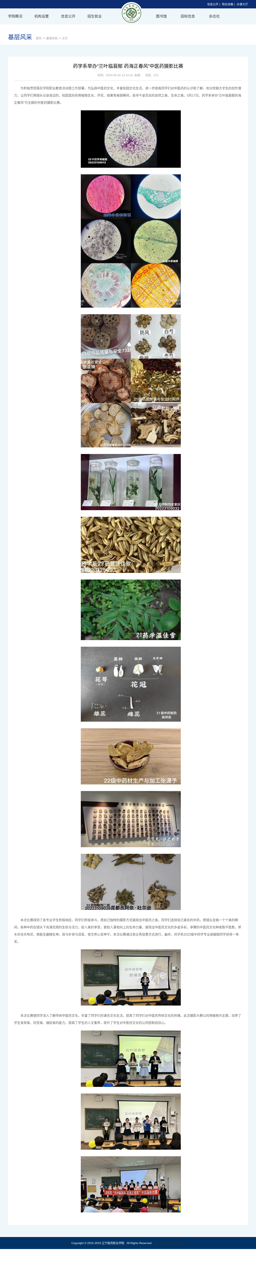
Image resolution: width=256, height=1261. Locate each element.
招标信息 (188, 16)
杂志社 (214, 16)
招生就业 (94, 16)
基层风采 (51, 38)
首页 (38, 38)
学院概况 (15, 16)
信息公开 (212, 4)
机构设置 (41, 16)
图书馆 (161, 16)
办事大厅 (242, 4)
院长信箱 (227, 4)
